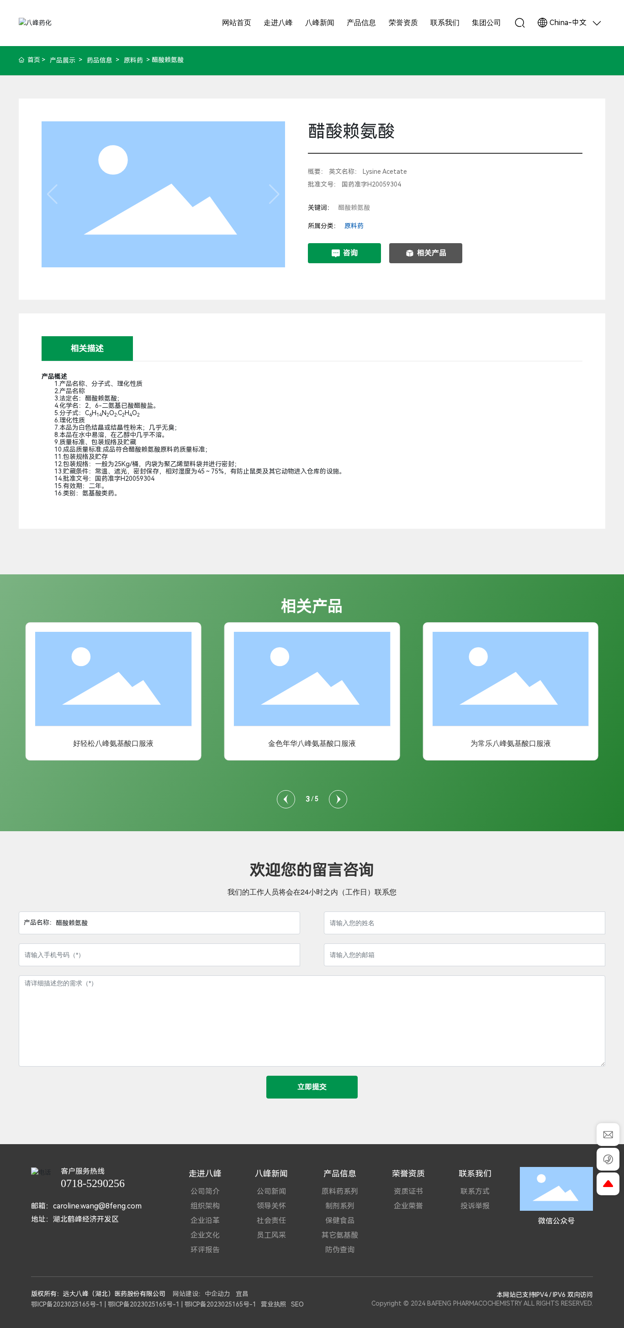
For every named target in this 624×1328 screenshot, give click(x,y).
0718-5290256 (93, 1183)
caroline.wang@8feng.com (97, 1206)
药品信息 (99, 60)
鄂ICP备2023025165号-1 (67, 1304)
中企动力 (217, 1293)
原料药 (133, 60)
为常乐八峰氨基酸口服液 (511, 743)
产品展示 (62, 60)
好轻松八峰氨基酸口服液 (113, 743)
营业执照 (273, 1304)
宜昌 (242, 1293)
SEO (297, 1304)
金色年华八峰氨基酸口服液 (312, 743)
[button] (286, 799)
